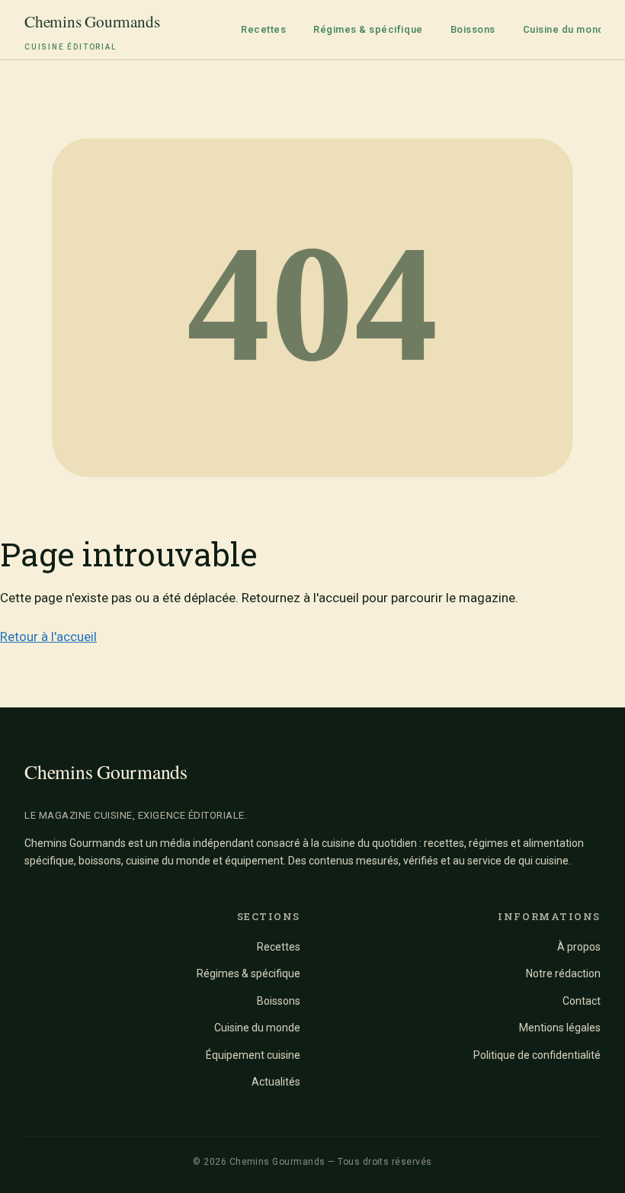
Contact (581, 1001)
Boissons (472, 29)
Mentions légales (560, 1027)
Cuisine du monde (567, 29)
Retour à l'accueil (48, 636)
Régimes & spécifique (367, 29)
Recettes (263, 29)
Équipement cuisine (253, 1055)
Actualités (276, 1082)
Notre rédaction (563, 973)
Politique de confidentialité (537, 1055)
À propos (579, 947)
